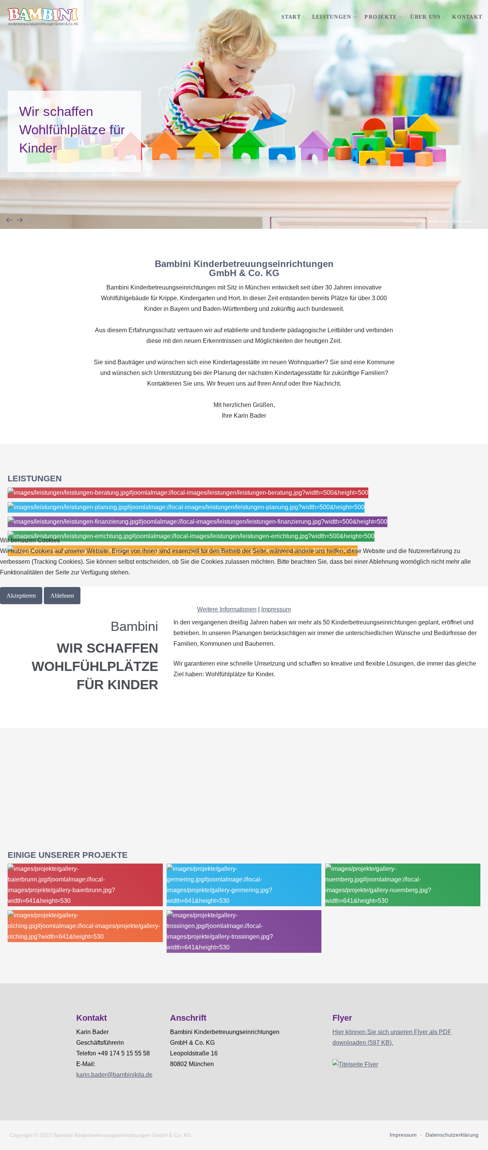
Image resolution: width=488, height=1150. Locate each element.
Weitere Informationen (227, 609)
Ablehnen (62, 595)
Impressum (276, 609)
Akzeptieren (21, 595)
